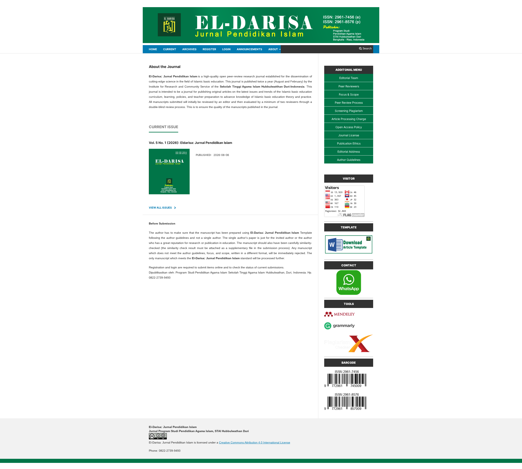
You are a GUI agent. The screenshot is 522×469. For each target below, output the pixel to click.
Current (169, 49)
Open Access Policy (348, 127)
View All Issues (160, 207)
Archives (189, 49)
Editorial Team (348, 78)
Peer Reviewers (348, 86)
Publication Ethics (349, 143)
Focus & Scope (349, 94)
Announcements (249, 49)
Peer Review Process (349, 102)
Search (367, 48)
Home (153, 49)
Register (209, 49)
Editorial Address (348, 151)
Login (226, 49)
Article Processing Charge (349, 119)
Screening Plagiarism (349, 110)
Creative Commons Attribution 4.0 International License (254, 442)
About (273, 49)
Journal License (348, 135)
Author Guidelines (348, 159)
